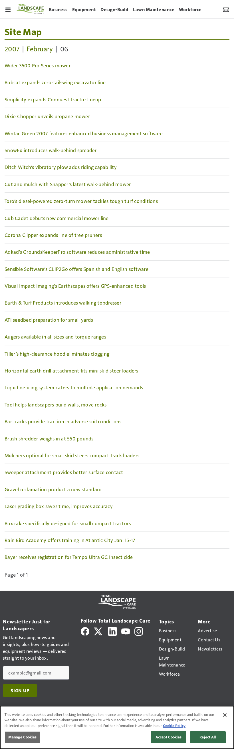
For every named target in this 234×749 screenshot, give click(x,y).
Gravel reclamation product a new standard (53, 489)
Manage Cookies (22, 737)
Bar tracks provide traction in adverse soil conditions (63, 421)
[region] (117, 727)
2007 (12, 48)
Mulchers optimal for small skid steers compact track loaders (72, 455)
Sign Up (20, 690)
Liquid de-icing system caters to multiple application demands (74, 387)
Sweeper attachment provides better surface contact (64, 472)
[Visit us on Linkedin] (112, 631)
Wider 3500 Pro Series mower (37, 65)
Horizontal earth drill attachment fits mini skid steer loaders (71, 370)
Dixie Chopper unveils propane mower (47, 116)
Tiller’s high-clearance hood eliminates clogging (57, 354)
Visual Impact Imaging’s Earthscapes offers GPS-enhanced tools (75, 286)
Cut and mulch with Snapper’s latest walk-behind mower (68, 184)
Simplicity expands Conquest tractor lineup (53, 99)
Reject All (207, 737)
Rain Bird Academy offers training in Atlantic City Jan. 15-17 (70, 540)
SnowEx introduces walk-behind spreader (51, 150)
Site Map (23, 31)
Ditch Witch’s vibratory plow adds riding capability (61, 167)
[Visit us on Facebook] (85, 631)
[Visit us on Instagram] (138, 631)
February (40, 48)
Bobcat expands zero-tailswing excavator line (55, 82)
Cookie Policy (174, 725)
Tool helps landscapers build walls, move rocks (56, 404)
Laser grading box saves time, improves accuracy (59, 506)
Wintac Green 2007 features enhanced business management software (84, 133)
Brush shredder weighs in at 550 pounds (49, 438)
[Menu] (8, 9)
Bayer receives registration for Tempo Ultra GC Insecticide (69, 557)
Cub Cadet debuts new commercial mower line (57, 218)
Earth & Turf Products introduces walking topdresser (63, 302)
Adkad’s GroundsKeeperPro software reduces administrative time (77, 252)
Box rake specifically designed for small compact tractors (68, 523)
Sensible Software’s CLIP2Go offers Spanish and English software (76, 269)
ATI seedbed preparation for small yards (49, 320)
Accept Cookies (169, 737)
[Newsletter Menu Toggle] (226, 9)
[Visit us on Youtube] (125, 631)
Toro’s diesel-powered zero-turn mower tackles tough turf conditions (81, 201)
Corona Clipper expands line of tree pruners (53, 235)
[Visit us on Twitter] (98, 631)
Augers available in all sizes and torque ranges (55, 336)
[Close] (225, 715)
